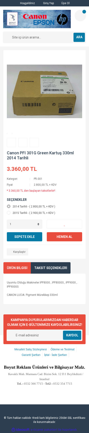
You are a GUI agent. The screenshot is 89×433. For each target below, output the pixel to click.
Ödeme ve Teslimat (62, 349)
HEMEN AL (64, 237)
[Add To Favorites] (64, 224)
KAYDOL (72, 335)
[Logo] (37, 19)
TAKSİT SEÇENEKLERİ (50, 268)
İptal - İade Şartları (55, 355)
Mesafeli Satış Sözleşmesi (30, 349)
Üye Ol (65, 3)
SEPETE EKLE (24, 237)
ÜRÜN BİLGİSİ (17, 268)
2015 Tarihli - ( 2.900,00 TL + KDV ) (34, 213)
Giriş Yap (48, 3)
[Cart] (80, 15)
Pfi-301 (38, 178)
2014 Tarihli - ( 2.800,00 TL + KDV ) (34, 206)
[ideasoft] (20, 430)
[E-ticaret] (44, 430)
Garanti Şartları (31, 355)
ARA (79, 37)
